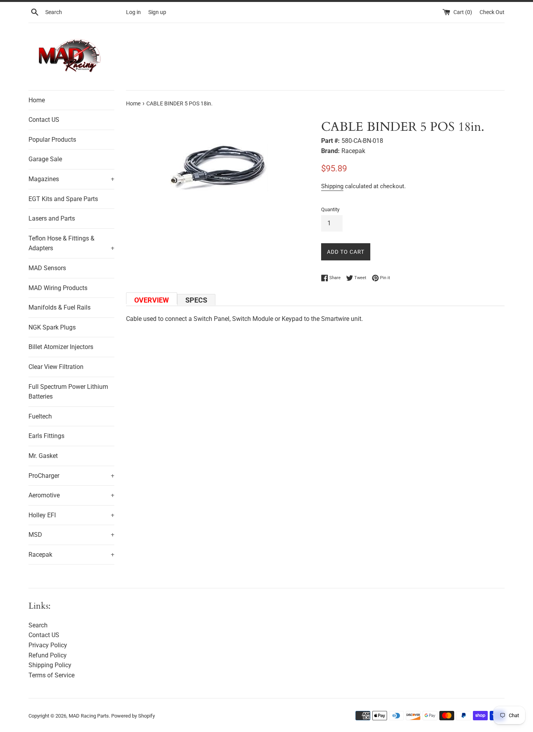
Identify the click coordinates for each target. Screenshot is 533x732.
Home (36, 100)
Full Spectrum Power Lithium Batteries (68, 392)
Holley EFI (71, 515)
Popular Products (52, 139)
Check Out (492, 12)
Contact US (43, 119)
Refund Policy (47, 655)
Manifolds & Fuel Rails (59, 307)
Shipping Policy (49, 665)
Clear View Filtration (56, 366)
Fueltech (40, 416)
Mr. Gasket (43, 456)
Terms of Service (51, 675)
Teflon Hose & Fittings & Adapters (71, 243)
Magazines (71, 179)
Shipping (332, 186)
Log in (133, 12)
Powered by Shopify (133, 716)
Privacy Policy (47, 645)
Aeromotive (71, 495)
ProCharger (71, 475)
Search (38, 625)
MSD (71, 534)
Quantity (330, 209)
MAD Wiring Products (57, 288)
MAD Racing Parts (89, 716)
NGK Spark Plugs (52, 327)
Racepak (71, 554)
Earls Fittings (46, 436)
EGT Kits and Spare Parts (63, 199)
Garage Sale (45, 159)
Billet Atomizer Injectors (60, 347)
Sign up (157, 12)
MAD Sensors (47, 268)
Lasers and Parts (51, 218)
